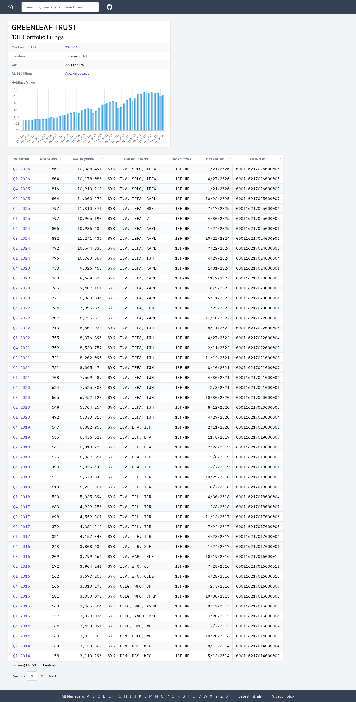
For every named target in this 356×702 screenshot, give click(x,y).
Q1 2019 (21, 457)
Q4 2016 (21, 546)
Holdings (48, 159)
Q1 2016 (21, 576)
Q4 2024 (21, 228)
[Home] (11, 7)
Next (52, 676)
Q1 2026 (21, 178)
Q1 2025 (21, 218)
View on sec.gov (77, 73)
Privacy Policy (283, 696)
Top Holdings (136, 159)
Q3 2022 (21, 317)
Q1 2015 (21, 616)
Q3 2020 (21, 397)
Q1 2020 (21, 417)
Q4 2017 (21, 506)
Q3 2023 (21, 278)
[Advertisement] (215, 55)
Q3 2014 (21, 635)
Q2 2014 (21, 645)
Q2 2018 (21, 486)
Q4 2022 (21, 307)
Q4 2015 (21, 586)
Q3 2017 (21, 516)
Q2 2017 (21, 526)
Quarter (21, 159)
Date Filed (215, 159)
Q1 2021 (21, 377)
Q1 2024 (21, 258)
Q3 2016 (21, 556)
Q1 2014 (21, 655)
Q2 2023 (21, 288)
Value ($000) (83, 159)
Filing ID (258, 159)
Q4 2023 (21, 268)
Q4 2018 (21, 466)
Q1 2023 (21, 297)
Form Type (182, 159)
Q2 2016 (21, 566)
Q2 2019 (21, 447)
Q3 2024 (21, 238)
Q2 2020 (21, 407)
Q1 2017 (21, 536)
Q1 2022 (21, 337)
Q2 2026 (71, 47)
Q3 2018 (21, 476)
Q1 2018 (21, 496)
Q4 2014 (21, 625)
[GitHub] (109, 7)
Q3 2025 (21, 198)
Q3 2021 (21, 357)
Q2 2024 (21, 248)
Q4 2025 (21, 188)
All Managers (73, 696)
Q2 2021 (21, 367)
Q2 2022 (21, 327)
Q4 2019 (21, 427)
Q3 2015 (21, 596)
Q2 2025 (21, 208)
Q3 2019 (21, 437)
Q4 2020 (21, 387)
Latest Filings (250, 696)
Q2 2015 (21, 606)
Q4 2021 (21, 347)
